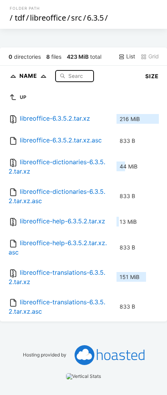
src (76, 17)
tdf (20, 17)
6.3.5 (95, 17)
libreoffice (48, 17)
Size (152, 76)
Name (29, 75)
